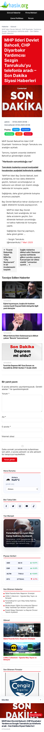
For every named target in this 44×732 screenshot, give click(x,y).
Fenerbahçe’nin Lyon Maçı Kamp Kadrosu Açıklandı (20, 602)
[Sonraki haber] (36, 523)
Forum (31, 18)
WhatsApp (9, 134)
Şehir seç (10, 484)
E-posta (6, 426)
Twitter (16, 130)
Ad (4, 417)
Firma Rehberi (31, 13)
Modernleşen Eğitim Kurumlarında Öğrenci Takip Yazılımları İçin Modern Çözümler (21, 606)
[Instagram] (20, 506)
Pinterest (28, 134)
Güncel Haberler (14, 13)
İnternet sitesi (8, 436)
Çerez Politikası (16, 18)
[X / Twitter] (13, 506)
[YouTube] (27, 506)
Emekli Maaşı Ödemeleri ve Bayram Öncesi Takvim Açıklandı (21, 611)
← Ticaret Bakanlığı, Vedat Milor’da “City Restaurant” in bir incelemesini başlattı (9, 260)
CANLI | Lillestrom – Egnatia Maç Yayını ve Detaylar (21, 597)
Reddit (19, 134)
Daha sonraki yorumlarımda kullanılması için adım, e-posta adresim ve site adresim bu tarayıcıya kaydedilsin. (21, 452)
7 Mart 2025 (27, 242)
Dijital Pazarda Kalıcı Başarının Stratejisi (19, 593)
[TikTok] (33, 506)
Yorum (5, 393)
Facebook (25, 130)
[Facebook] (6, 506)
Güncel (13, 27)
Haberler (5, 27)
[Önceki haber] (31, 523)
